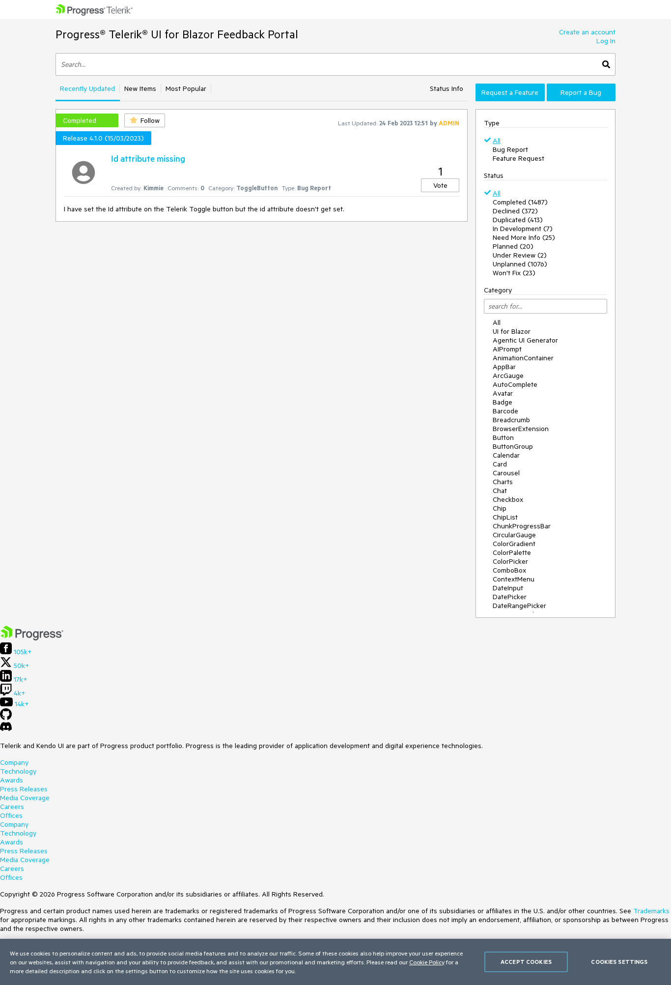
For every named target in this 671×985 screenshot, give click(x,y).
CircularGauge (514, 534)
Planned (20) (513, 246)
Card (500, 464)
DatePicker (510, 596)
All (497, 140)
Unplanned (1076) (520, 264)
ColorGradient (514, 543)
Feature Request (518, 158)
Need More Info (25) (524, 237)
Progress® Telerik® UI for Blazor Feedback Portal (177, 34)
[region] (335, 962)
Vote (440, 185)
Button (503, 437)
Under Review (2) (520, 255)
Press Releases (24, 788)
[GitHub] (6, 717)
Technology (18, 771)
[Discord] (6, 728)
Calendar (506, 455)
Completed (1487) (520, 202)
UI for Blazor (512, 331)
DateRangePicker (519, 605)
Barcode (505, 410)
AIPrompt (507, 349)
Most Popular (186, 88)
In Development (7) (523, 228)
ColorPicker (510, 561)
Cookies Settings (619, 961)
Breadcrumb (511, 419)
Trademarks (651, 910)
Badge (502, 402)
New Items (140, 88)
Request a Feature (509, 92)
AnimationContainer (523, 357)
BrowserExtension (521, 428)
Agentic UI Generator (525, 340)
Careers (12, 806)
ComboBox (509, 570)
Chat (500, 490)
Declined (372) (515, 210)
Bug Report (510, 149)
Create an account (587, 32)
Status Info (446, 88)
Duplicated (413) (518, 219)
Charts (503, 481)
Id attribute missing (148, 158)
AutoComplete (515, 384)
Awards (11, 780)
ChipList (505, 517)
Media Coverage (25, 797)
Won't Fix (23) (514, 272)
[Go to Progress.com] (32, 638)
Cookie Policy (427, 962)
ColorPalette (512, 552)
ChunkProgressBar (522, 525)
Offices (11, 815)
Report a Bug (580, 92)
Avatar (503, 393)
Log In (605, 40)
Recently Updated (87, 88)
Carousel (506, 472)
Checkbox (508, 499)
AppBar (504, 366)
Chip (499, 508)
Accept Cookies (526, 961)
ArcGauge (508, 375)
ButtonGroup (513, 446)
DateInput (508, 587)
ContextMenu (513, 579)
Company (14, 762)
